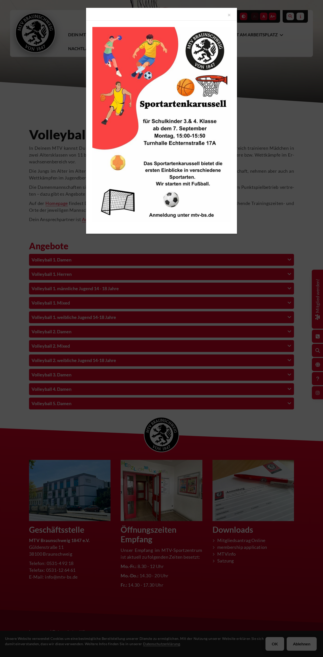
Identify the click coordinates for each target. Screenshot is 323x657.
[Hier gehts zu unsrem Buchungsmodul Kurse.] (161, 124)
